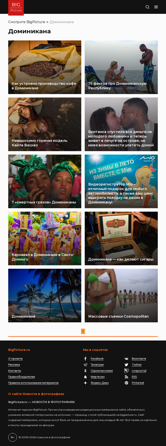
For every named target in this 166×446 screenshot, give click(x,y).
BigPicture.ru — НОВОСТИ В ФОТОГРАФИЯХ (41, 402)
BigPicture (36, 22)
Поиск (143, 7)
